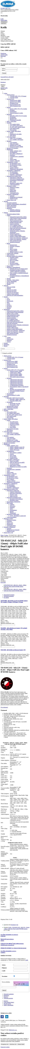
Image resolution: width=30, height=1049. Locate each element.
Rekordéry (6, 396)
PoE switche (13, 455)
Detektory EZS (13, 494)
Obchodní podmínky (12, 202)
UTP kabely (13, 426)
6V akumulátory (14, 172)
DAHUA (9, 305)
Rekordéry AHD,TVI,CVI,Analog (18, 115)
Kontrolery (12, 188)
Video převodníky (14, 144)
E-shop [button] (5, 93)
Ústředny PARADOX (15, 492)
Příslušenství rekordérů (15, 120)
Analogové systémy (14, 264)
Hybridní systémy (14, 257)
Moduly (12, 511)
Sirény (11, 508)
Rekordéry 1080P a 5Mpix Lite (17, 399)
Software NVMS (11, 287)
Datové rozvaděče (14, 461)
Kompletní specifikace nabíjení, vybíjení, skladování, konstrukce (18, 271)
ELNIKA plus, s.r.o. (5, 8)
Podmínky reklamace (15, 209)
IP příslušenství (13, 152)
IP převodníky (13, 457)
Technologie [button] (7, 309)
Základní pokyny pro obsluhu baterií (19, 268)
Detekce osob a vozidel (15, 219)
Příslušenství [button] (10, 149)
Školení (8, 284)
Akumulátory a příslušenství (10, 483)
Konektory (12, 155)
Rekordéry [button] (9, 114)
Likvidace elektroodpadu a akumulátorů (16, 204)
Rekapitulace (4, 21)
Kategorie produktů (7, 353)
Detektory (12, 507)
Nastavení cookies (5, 1047)
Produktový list (14, 924)
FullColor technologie (15, 229)
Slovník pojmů (10, 282)
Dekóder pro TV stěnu (15, 145)
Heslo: (3, 70)
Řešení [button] (8, 243)
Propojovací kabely (14, 424)
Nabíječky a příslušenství (16, 174)
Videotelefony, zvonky (9, 475)
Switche (12, 454)
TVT (8, 298)
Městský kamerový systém (16, 252)
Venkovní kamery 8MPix (16, 375)
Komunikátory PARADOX (16, 180)
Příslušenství (13, 191)
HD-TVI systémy (14, 260)
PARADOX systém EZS (16, 177)
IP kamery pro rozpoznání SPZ (17, 389)
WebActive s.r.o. (13, 1030)
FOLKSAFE (10, 301)
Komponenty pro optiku (16, 134)
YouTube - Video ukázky (13, 280)
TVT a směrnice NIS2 (15, 225)
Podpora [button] (6, 212)
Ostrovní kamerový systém (16, 113)
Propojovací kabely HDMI (16, 146)
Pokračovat (3, 53)
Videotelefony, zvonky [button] (12, 162)
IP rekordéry (13, 117)
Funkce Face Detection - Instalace (18, 239)
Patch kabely (13, 427)
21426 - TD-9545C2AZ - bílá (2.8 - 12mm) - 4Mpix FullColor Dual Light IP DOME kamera (16, 928)
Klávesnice (12, 506)
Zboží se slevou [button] (10, 94)
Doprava (6, 997)
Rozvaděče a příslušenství (16, 153)
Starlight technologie (15, 242)
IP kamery (12, 110)
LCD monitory (13, 142)
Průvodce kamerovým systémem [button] (15, 256)
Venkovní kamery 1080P (16, 371)
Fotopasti (12, 195)
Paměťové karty (14, 198)
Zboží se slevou (7, 356)
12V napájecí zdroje (15, 124)
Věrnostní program (11, 207)
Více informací (4, 707)
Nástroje (9, 288)
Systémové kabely (14, 423)
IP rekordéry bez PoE (15, 403)
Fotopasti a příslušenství (9, 527)
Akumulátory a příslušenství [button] (13, 170)
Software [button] (6, 285)
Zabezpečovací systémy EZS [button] (14, 176)
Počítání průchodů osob (15, 222)
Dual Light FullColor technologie (18, 228)
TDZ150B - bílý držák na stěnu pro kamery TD (13, 650)
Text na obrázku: (6, 982)
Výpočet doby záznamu (12, 253)
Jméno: (3, 68)
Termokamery (13, 111)
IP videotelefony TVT (15, 163)
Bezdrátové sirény (14, 500)
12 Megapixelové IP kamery (17, 385)
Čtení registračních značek (16, 221)
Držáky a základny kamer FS (17, 448)
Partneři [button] (5, 296)
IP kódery (12, 392)
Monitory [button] (9, 141)
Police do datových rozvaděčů (17, 462)
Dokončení (3, 23)
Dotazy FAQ (10, 266)
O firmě (9, 337)
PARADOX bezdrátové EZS (17, 179)
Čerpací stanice (13, 250)
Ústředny (12, 504)
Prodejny (6, 1001)
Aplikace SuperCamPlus (13, 294)
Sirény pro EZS (13, 496)
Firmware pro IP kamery (13, 292)
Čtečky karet (13, 190)
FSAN (8, 299)
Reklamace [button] (9, 208)
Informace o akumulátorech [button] (13, 267)
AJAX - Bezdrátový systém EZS (18, 515)
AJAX (8, 304)
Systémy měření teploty (15, 235)
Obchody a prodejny (15, 246)
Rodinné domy (13, 245)
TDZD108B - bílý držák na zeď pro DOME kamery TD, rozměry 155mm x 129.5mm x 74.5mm (14, 601)
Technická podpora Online (13, 214)
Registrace (3, 82)
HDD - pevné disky (11, 121)
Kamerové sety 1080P (15, 100)
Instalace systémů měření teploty (18, 236)
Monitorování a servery (12, 406)
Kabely (11, 132)
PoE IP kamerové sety (15, 104)
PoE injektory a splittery (16, 452)
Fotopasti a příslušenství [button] (12, 194)
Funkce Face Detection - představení (19, 238)
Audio (11, 158)
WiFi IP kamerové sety (15, 106)
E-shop (6, 535)
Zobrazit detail (21, 1044)
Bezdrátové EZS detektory (16, 499)
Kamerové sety (7, 360)
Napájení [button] (9, 122)
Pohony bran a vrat (11, 200)
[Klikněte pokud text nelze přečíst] (21, 983)
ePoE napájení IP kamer (15, 240)
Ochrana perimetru (14, 224)
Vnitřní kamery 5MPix (15, 372)
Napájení (6, 410)
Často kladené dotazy (9, 1002)
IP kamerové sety (14, 103)
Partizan (9, 308)
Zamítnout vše (13, 1044)
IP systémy (12, 261)
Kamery (6, 368)
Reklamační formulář (15, 211)
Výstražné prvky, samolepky (17, 156)
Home (2, 535)
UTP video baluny (8, 431)
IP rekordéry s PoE (14, 405)
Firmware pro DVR (11, 289)
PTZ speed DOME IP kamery (17, 391)
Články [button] (8, 215)
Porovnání (3, 56)
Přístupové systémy (14, 187)
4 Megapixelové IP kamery (16, 381)
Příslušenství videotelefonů (16, 169)
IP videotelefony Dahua (15, 165)
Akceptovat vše (4, 1044)
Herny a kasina (13, 249)
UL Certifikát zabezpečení (16, 226)
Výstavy (9, 341)
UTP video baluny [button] (11, 137)
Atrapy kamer (13, 159)
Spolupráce (6, 344)
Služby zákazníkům (11, 205)
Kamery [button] (9, 107)
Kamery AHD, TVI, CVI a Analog (18, 108)
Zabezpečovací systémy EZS (11, 489)
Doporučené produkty (9, 594)
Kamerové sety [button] (10, 99)
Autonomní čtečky (14, 193)
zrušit (26, 960)
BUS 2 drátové (13, 166)
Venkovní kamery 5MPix (16, 374)
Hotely (11, 247)
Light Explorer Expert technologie (18, 218)
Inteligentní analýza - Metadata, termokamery (18, 325)
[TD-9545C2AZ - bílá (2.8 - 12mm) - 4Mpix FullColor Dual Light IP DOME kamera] (16, 586)
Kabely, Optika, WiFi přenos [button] (14, 131)
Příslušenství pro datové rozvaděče (18, 466)
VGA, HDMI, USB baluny (16, 139)
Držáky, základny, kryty (15, 151)
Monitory (6, 435)
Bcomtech (9, 306)
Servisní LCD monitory (12, 148)
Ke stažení (6, 597)
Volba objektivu (10, 254)
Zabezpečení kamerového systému (18, 217)
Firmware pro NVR (11, 291)
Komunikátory (13, 510)
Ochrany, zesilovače (15, 160)
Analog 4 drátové (14, 167)
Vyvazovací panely (14, 464)
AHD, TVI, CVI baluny (16, 138)
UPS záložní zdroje (14, 128)
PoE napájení (13, 130)
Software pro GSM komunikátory (15, 295)
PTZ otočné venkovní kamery (17, 377)
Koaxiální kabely (14, 421)
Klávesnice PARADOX (16, 493)
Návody (9, 278)
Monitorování (13, 118)
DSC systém (13, 181)
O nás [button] (5, 336)
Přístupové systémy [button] (11, 186)
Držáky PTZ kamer (14, 450)
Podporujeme (10, 339)
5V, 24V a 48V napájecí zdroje (17, 127)
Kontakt (6, 343)
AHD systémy (13, 259)
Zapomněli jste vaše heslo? (7, 77)
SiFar (8, 302)
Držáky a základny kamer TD (17, 447)
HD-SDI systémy (14, 263)
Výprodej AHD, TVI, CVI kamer (18, 96)
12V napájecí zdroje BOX (16, 125)
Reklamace (6, 995)
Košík (2, 19)
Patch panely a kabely (15, 465)
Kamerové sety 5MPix (15, 101)
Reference (9, 340)
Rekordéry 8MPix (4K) (15, 400)
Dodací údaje (4, 20)
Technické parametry (9, 596)
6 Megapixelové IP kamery (16, 382)
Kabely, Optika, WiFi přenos (11, 419)
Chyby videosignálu (12, 281)
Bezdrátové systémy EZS (16, 183)
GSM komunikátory (15, 184)
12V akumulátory (14, 173)
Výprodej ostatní (14, 97)
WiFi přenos (13, 135)
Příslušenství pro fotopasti (16, 197)
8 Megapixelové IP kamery (16, 384)
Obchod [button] (6, 201)
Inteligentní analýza (14, 233)
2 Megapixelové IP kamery (16, 379)
